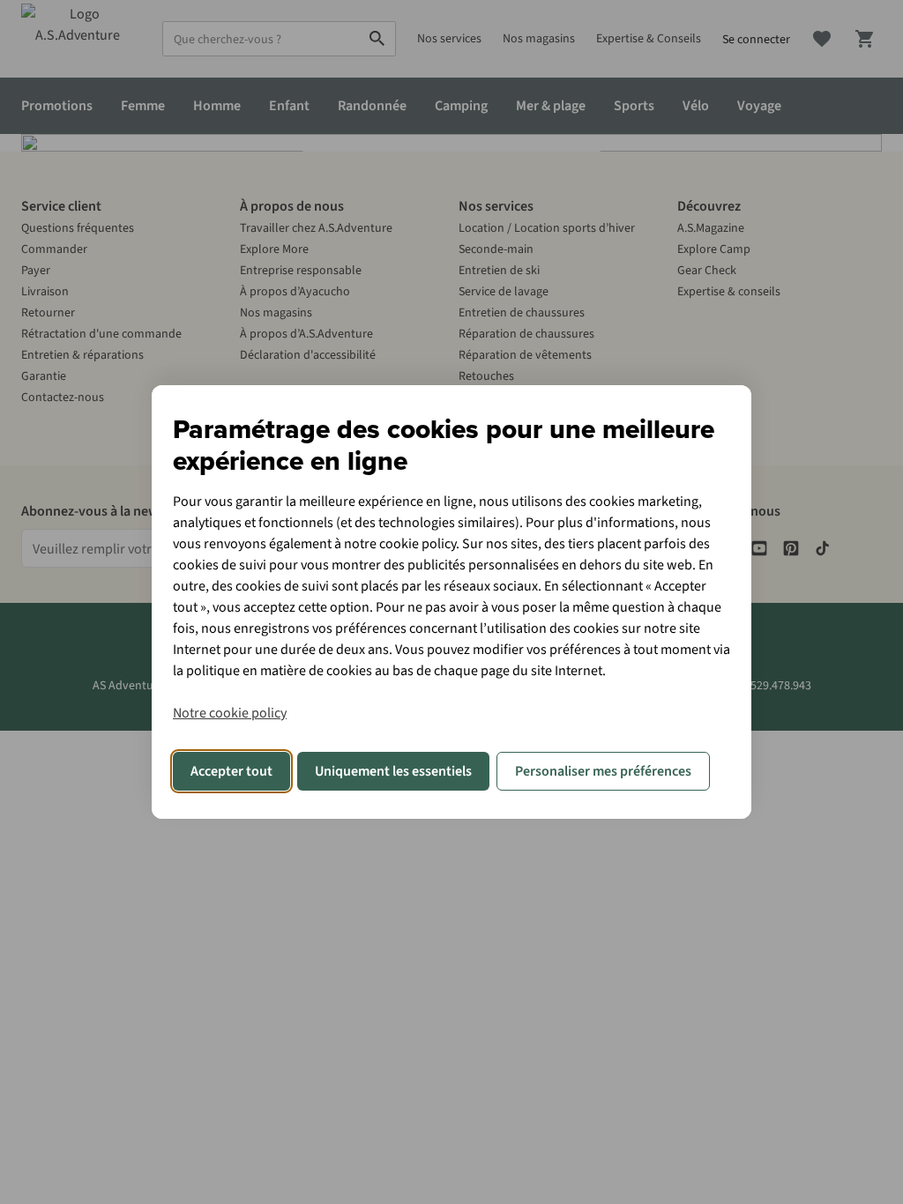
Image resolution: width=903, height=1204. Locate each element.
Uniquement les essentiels (393, 771)
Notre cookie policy (230, 713)
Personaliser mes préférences (603, 771)
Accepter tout (231, 771)
